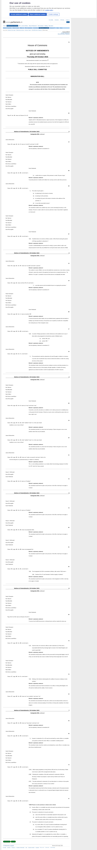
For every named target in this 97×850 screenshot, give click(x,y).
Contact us (68, 19)
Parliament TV (52, 27)
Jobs (26, 847)
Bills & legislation (28, 27)
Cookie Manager (52, 847)
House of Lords (16, 27)
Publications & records (43, 27)
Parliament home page (11, 30)
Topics (61, 27)
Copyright (37, 847)
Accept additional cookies (19, 14)
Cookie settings (53, 14)
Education (51, 25)
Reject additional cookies (37, 14)
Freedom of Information (20, 847)
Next (13, 841)
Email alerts (57, 19)
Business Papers (28, 30)
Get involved (40, 25)
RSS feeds (62, 19)
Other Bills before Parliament (64, 34)
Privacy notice (42, 847)
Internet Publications (65, 33)
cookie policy (49, 10)
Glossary (8, 847)
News (58, 27)
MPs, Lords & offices (23, 25)
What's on (22, 27)
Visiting (46, 25)
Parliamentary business (12, 25)
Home (4, 25)
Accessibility (51, 19)
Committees (35, 27)
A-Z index (4, 847)
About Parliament (33, 25)
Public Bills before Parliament (37, 30)
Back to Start (7, 841)
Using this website (31, 847)
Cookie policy (47, 847)
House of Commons (7, 27)
